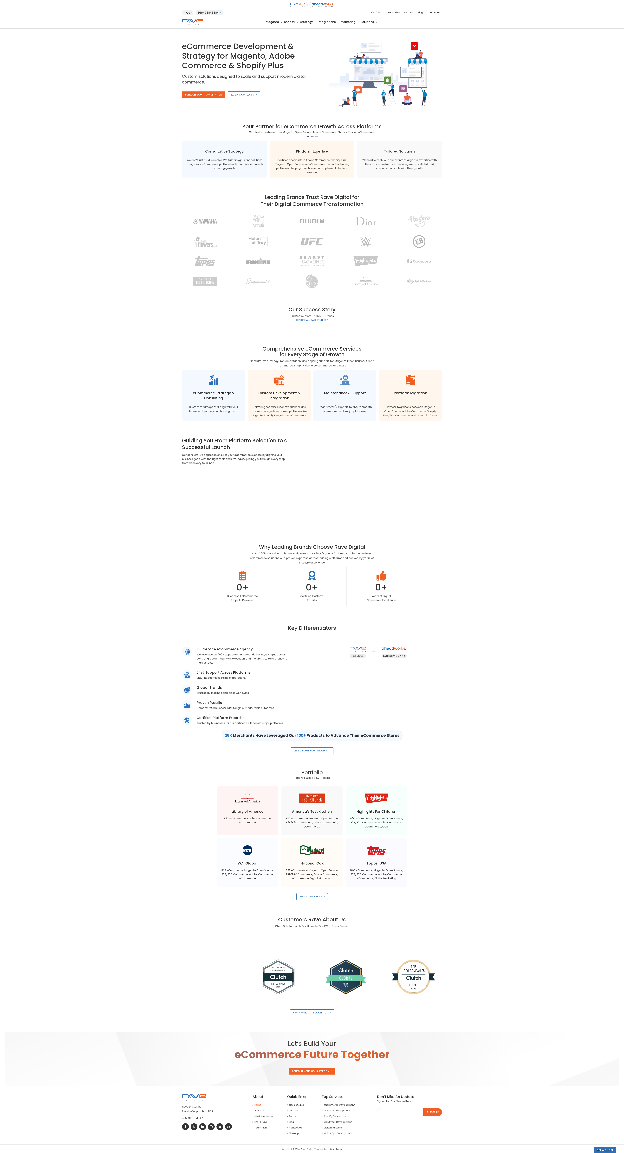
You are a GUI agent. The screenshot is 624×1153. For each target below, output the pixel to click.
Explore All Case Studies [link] (311, 320)
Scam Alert (260, 1128)
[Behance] (228, 1126)
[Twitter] (194, 1126)
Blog (291, 1122)
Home (257, 1105)
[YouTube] (219, 1126)
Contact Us (295, 1128)
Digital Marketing (333, 1128)
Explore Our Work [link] (242, 94)
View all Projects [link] (310, 896)
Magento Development (337, 1110)
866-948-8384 (208, 13)
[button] (187, 12)
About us (259, 1110)
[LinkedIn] (202, 1126)
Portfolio (294, 1110)
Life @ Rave (260, 1122)
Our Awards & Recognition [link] (310, 1012)
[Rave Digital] (298, 5)
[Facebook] (185, 1126)
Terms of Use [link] (320, 1149)
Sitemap (294, 1133)
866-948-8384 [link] (192, 1118)
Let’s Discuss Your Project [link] (310, 750)
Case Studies (296, 1105)
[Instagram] (211, 1126)
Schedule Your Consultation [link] (203, 94)
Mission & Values (263, 1116)
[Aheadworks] (322, 5)
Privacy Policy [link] (335, 1149)
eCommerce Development (339, 1105)
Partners (294, 1116)
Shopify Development (336, 1116)
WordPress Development (338, 1122)
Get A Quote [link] (604, 1150)
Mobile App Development (338, 1133)
